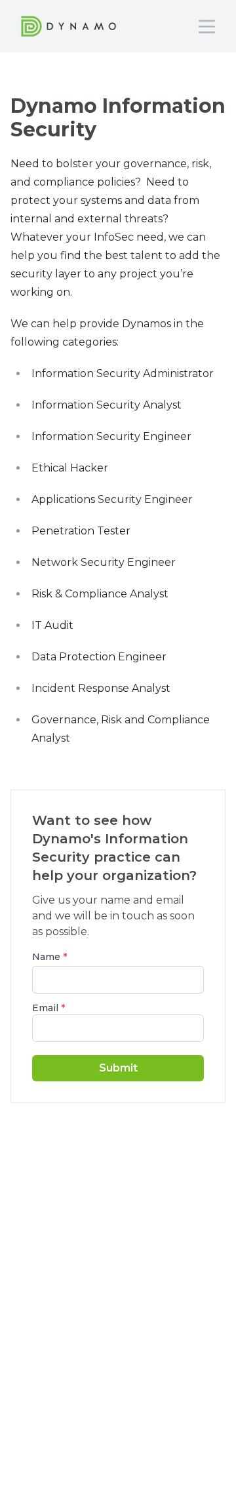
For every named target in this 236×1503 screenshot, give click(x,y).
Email (48, 1008)
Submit (118, 1068)
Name (49, 957)
